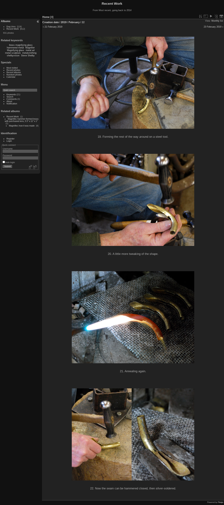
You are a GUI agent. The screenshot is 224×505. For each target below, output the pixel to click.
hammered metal (15, 47)
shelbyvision (13, 55)
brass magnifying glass (21, 45)
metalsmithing (29, 53)
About (9, 101)
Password (7, 155)
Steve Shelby (28, 55)
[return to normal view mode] (216, 16)
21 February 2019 (53, 26)
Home (46, 16)
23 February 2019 (212, 26)
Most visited (12, 68)
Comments (11, 99)
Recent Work (12, 29)
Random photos (14, 74)
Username (8, 149)
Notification (11, 103)
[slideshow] (211, 16)
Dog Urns (11, 26)
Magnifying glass (15, 50)
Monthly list (217, 20)
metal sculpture (13, 53)
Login (9, 141)
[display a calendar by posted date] (221, 16)
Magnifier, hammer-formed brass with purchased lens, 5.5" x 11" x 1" (21, 120)
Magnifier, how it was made (22, 126)
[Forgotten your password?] (34, 167)
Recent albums (13, 72)
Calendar (10, 77)
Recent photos (13, 70)
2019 (63, 22)
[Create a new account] (30, 167)
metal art (30, 50)
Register (10, 139)
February (74, 22)
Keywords (11, 94)
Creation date (50, 22)
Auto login (10, 162)
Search (9, 97)
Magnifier (30, 47)
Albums (5, 21)
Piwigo (220, 502)
